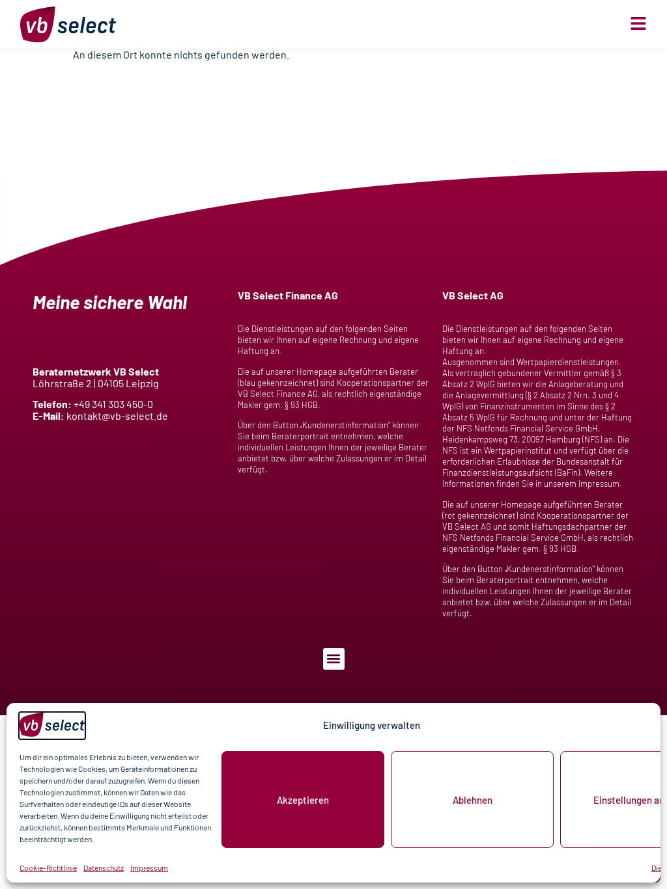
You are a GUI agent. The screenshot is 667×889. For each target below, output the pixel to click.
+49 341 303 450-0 (113, 404)
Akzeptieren (303, 800)
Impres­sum (149, 867)
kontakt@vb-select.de (117, 415)
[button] (334, 659)
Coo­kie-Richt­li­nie (48, 867)
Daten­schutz (103, 867)
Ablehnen (472, 800)
